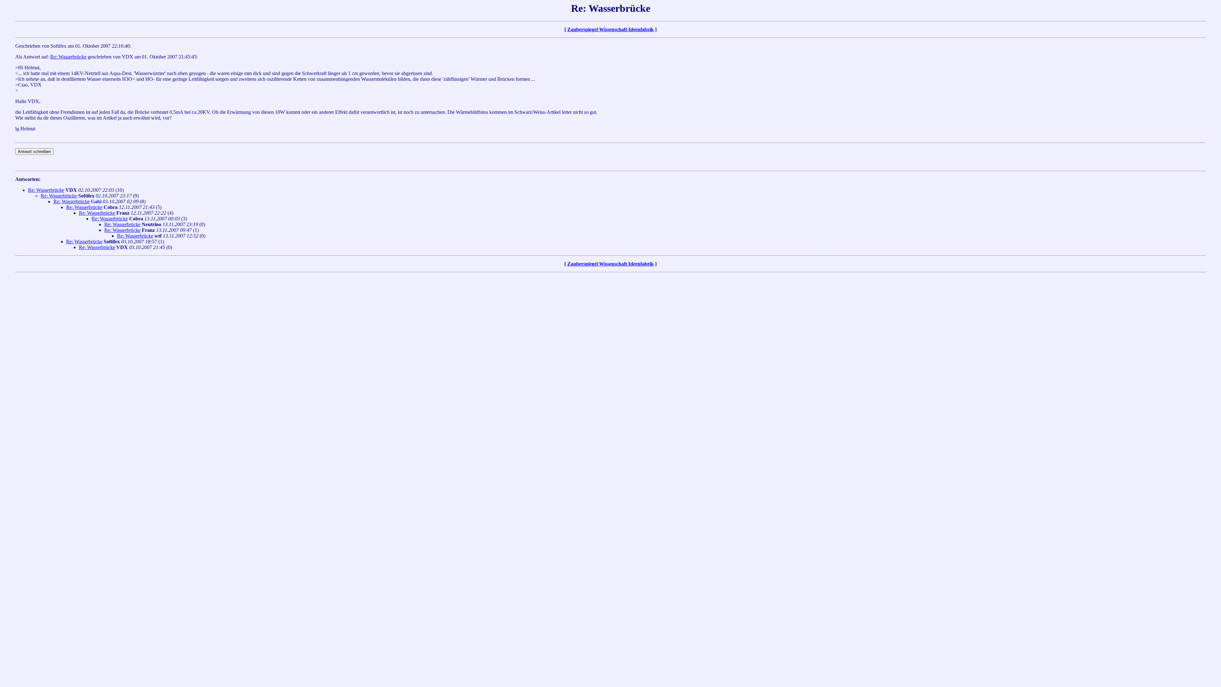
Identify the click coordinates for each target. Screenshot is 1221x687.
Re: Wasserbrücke (68, 56)
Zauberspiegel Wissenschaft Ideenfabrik (610, 29)
